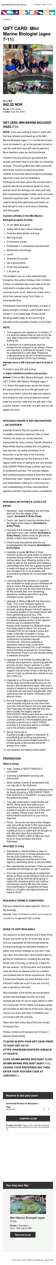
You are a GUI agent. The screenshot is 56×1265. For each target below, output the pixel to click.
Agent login (49, 1260)
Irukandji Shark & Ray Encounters (15, 4)
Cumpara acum (28, 1118)
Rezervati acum (23, 1234)
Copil (10, 1108)
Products (7, 19)
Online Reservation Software (22, 1260)
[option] (9, 88)
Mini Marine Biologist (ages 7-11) (27, 1219)
